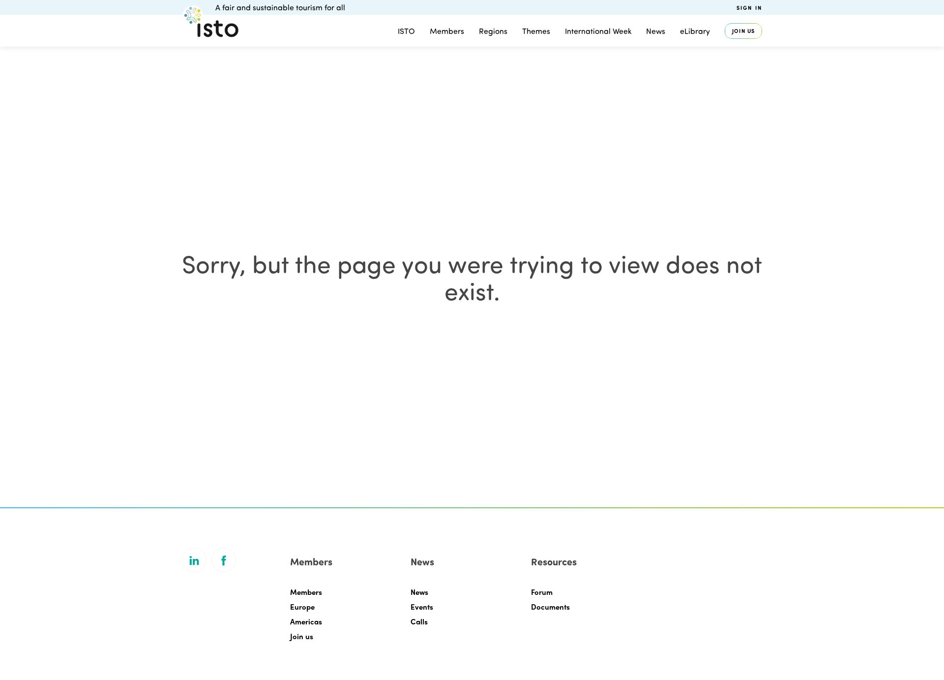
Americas (306, 621)
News (419, 592)
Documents (550, 606)
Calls (419, 621)
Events (422, 606)
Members (447, 31)
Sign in (749, 7)
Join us (743, 30)
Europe (302, 606)
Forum (542, 592)
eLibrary (695, 31)
